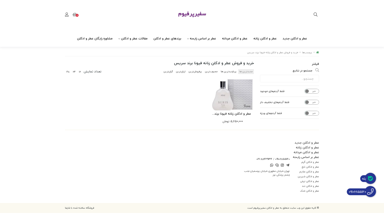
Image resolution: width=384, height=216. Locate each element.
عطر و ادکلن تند (310, 186)
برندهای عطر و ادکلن (167, 38)
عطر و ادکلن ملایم (309, 171)
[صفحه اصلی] (317, 52)
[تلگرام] (287, 166)
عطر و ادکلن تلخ (310, 167)
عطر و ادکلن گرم (310, 162)
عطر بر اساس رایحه (203, 38)
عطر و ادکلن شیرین (308, 176)
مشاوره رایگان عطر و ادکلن (94, 38)
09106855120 (282, 159)
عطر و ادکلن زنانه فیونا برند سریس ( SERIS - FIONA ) (232, 114)
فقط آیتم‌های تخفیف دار (274, 102)
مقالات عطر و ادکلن (134, 38)
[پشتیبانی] (277, 166)
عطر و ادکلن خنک (309, 191)
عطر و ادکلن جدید (295, 38)
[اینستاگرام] (282, 166)
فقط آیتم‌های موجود (272, 91)
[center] (315, 15)
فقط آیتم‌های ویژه (271, 113)
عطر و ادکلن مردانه (234, 38)
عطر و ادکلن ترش (309, 181)
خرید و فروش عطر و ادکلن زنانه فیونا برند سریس (272, 52)
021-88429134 (264, 159)
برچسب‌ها (307, 52)
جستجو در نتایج (302, 70)
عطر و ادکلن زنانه (265, 38)
